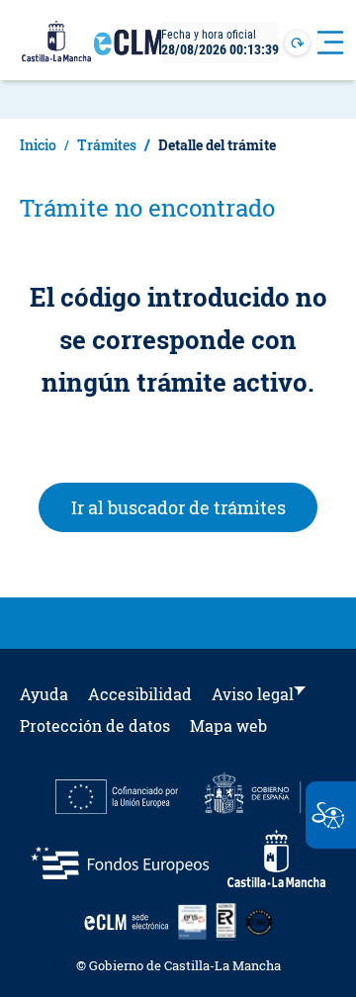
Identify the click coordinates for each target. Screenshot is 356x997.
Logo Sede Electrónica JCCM (128, 50)
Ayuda (44, 693)
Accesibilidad (140, 693)
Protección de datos (95, 725)
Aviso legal (253, 693)
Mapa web (228, 725)
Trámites (106, 145)
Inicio (38, 145)
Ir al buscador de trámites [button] (194, 507)
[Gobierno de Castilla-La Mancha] (56, 42)
